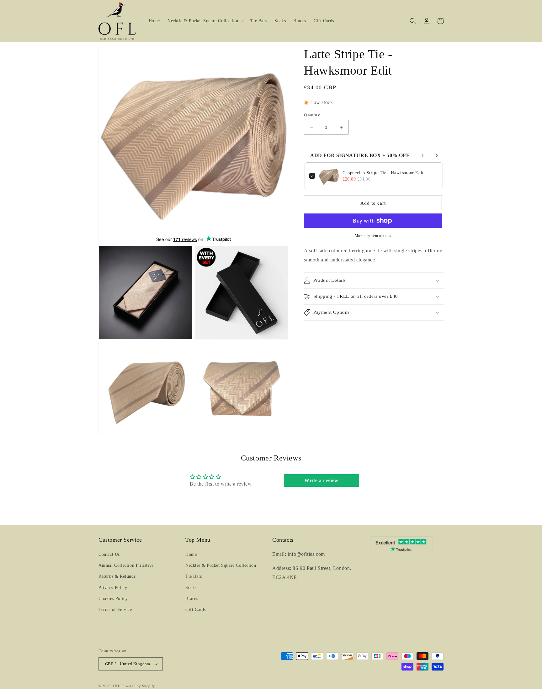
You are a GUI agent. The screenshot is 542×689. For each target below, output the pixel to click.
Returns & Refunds (117, 576)
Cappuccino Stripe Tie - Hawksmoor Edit (383, 173)
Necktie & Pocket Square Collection (220, 565)
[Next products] (437, 155)
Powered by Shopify (138, 686)
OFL (116, 686)
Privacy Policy (112, 587)
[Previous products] (423, 155)
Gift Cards (195, 609)
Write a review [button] (321, 480)
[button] (205, 21)
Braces (191, 598)
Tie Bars (193, 576)
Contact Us (109, 554)
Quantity (312, 115)
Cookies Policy (113, 598)
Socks (191, 587)
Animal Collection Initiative (126, 565)
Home (191, 554)
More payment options (373, 236)
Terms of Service (115, 609)
